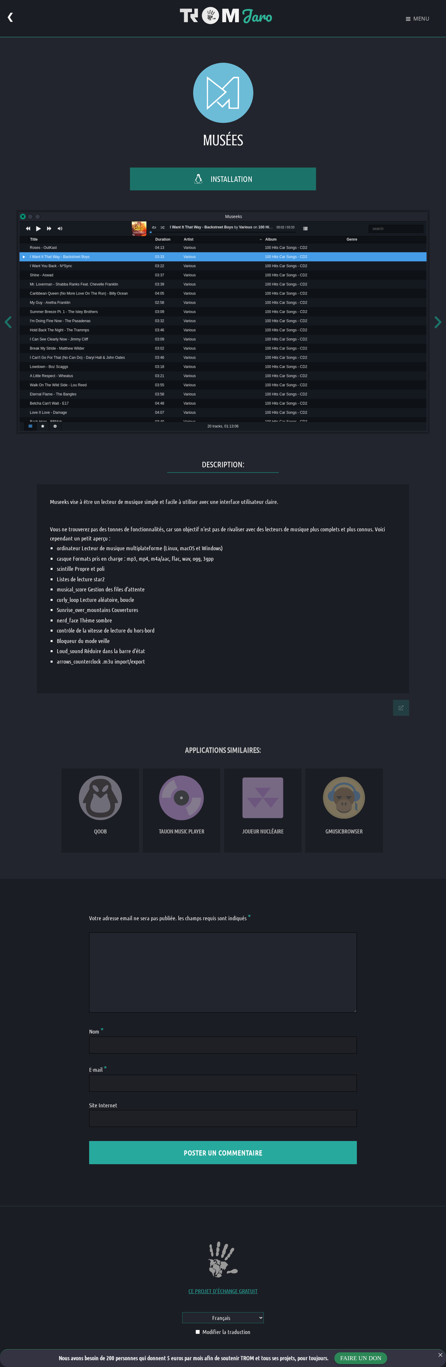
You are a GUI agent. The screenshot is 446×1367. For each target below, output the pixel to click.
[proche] (440, 1354)
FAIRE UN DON (360, 1358)
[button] (8, 322)
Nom (96, 1031)
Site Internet (103, 1105)
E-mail (98, 1069)
